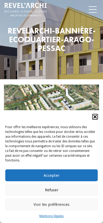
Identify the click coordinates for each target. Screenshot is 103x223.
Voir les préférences (51, 204)
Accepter (51, 175)
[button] (95, 116)
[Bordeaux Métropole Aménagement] (10, 8)
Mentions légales (51, 216)
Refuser (51, 190)
